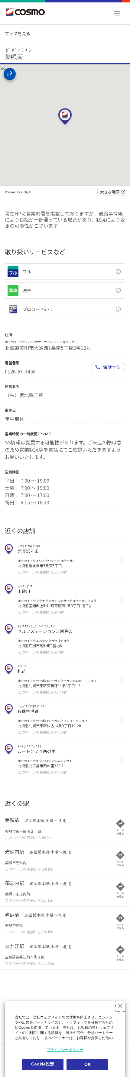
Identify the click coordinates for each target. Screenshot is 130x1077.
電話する (111, 367)
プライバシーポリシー (65, 1050)
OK (87, 1064)
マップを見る (17, 33)
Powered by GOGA (17, 192)
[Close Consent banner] (120, 1006)
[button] (117, 13)
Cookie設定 (42, 1064)
